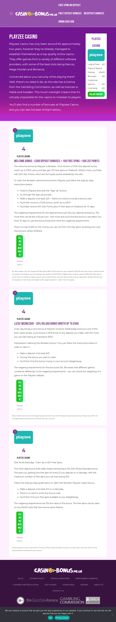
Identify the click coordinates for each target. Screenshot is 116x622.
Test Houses (50, 585)
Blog (20, 578)
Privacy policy (62, 618)
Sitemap (84, 585)
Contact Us (58, 591)
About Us (98, 585)
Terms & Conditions (60, 578)
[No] (112, 614)
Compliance (68, 585)
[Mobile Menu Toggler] (11, 13)
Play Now (96, 94)
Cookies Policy (36, 578)
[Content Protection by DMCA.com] (92, 601)
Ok (50, 618)
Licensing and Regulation (25, 585)
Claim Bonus (20, 246)
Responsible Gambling (87, 578)
